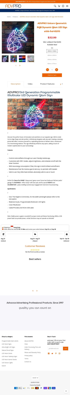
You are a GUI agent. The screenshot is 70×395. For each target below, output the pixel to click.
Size (52, 48)
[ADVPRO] (13, 6)
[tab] (15, 84)
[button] (55, 6)
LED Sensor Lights (7, 362)
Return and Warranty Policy (33, 352)
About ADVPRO (29, 341)
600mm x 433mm (52, 59)
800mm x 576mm (52, 63)
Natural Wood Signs (8, 350)
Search (4, 366)
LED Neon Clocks (7, 353)
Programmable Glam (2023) (10, 341)
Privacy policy (28, 355)
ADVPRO (33, 382)
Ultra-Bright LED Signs (8, 347)
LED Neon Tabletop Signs (9, 356)
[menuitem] (55, 6)
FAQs (26, 344)
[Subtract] (47, 69)
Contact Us (28, 362)
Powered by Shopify (35, 385)
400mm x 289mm (52, 55)
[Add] (56, 69)
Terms (26, 358)
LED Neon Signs (6, 344)
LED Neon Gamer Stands (9, 359)
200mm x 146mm (52, 51)
